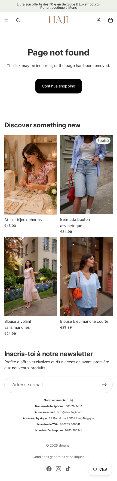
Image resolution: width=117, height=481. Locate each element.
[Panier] (110, 20)
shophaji (65, 445)
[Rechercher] (18, 20)
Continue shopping (58, 86)
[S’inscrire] (104, 384)
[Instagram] (58, 468)
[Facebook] (49, 468)
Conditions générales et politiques (58, 457)
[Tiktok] (68, 468)
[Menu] (6, 20)
